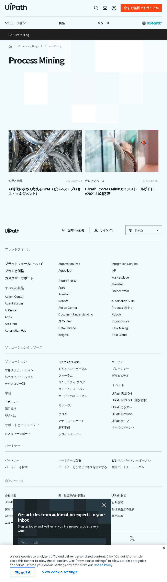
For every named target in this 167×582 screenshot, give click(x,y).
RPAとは (10, 415)
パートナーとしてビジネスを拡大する (82, 467)
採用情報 (10, 509)
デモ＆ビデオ (120, 375)
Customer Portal (69, 362)
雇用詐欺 (117, 516)
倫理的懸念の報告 (123, 509)
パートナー (12, 460)
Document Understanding (75, 314)
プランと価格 (14, 271)
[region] (83, 563)
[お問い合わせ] (105, 8)
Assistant (11, 323)
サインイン (107, 230)
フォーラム (65, 375)
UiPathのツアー (122, 407)
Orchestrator (120, 291)
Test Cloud (119, 335)
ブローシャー (120, 368)
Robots (63, 301)
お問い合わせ (76, 230)
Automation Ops (69, 263)
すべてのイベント (123, 427)
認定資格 (10, 408)
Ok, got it (22, 572)
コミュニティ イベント (73, 389)
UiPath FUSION (122, 393)
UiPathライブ (120, 420)
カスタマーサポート (19, 278)
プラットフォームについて (24, 263)
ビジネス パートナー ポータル (131, 460)
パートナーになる (69, 460)
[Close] (164, 548)
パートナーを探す (16, 467)
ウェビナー (119, 362)
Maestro (117, 284)
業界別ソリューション (19, 370)
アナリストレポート (71, 420)
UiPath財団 (119, 495)
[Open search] (96, 8)
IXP (114, 270)
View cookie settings (59, 572)
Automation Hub (15, 330)
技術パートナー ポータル (128, 467)
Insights (63, 335)
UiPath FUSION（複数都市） (130, 400)
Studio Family (67, 280)
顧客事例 (64, 427)
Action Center (14, 296)
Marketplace (120, 277)
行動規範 (117, 502)
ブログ (62, 414)
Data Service (67, 328)
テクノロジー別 (15, 383)
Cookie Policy (103, 565)
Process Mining (122, 307)
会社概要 (10, 495)
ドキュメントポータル (72, 368)
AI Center (11, 310)
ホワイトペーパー (69, 434)
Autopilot (64, 270)
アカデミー (12, 401)
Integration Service (125, 263)
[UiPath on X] (132, 538)
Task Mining (120, 328)
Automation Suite (123, 301)
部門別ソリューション (19, 377)
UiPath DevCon (122, 414)
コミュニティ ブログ (71, 382)
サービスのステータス (72, 396)
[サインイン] (114, 8)
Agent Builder (14, 303)
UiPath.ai (11, 502)
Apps (8, 317)
